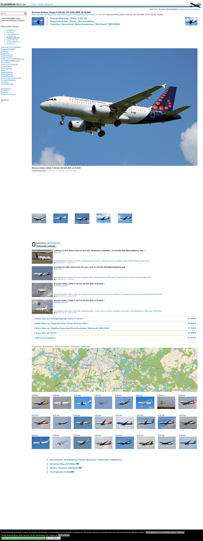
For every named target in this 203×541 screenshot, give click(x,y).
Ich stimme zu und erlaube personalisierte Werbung (23, 538)
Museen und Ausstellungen (11, 78)
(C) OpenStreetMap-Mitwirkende (184, 390)
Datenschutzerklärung (8, 94)
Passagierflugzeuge (81, 15)
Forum (34, 4)
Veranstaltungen (7, 84)
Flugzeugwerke (7, 57)
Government (5, 63)
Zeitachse (4, 92)
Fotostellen (5, 90)
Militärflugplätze (7, 72)
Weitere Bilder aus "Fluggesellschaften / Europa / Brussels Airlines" (62, 323)
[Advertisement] (82, 36)
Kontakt (41, 4)
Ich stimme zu (53, 538)
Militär (3, 70)
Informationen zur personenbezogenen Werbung (165, 532)
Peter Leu (57, 253)
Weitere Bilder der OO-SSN (45, 333)
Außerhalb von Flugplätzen (11, 47)
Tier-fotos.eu (10, 44)
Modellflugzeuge (7, 76)
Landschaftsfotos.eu (13, 42)
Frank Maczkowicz (39, 171)
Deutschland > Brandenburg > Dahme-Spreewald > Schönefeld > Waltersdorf (61, 346)
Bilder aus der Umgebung (45, 338)
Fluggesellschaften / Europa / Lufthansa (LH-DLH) (98, 261)
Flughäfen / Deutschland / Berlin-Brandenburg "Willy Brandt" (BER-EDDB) (85, 24)
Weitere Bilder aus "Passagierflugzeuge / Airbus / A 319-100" (59, 319)
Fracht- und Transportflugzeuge (13, 59)
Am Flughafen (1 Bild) (60, 472)
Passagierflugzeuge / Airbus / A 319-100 (68, 18)
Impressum (49, 4)
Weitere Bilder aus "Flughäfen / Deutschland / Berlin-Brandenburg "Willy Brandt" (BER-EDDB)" (72, 328)
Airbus (93, 15)
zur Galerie (192, 318)
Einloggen (181, 9)
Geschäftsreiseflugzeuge (10, 61)
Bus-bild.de (10, 32)
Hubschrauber (6, 67)
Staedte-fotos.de (12, 40)
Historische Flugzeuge (9, 65)
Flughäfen (5, 51)
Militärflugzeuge (7, 74)
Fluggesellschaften (8, 49)
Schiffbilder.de (11, 36)
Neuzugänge (6, 89)
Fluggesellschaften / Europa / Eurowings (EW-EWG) (133, 277)
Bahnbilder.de (10, 30)
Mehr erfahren (63, 535)
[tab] (114, 318)
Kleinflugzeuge (6, 69)
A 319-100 (101, 15)
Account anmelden (193, 9)
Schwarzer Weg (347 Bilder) (63, 464)
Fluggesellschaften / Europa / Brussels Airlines (72, 21)
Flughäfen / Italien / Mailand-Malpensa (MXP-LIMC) (133, 261)
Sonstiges (4, 82)
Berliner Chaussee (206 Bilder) (64, 468)
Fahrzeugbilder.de (12, 34)
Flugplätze (5, 53)
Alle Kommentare (54, 243)
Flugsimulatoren (7, 55)
